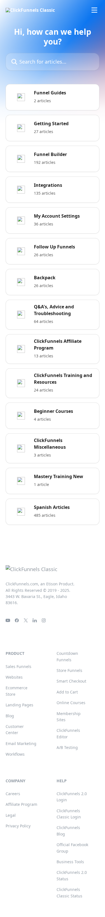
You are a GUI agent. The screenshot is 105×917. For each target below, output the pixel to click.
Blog (10, 715)
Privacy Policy (18, 825)
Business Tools (70, 861)
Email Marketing (21, 743)
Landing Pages (19, 704)
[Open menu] (94, 10)
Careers (13, 793)
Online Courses (71, 702)
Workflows (15, 754)
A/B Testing (67, 747)
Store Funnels (69, 670)
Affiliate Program (21, 804)
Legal (11, 815)
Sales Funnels (18, 666)
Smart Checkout (71, 681)
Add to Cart (67, 692)
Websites (14, 677)
